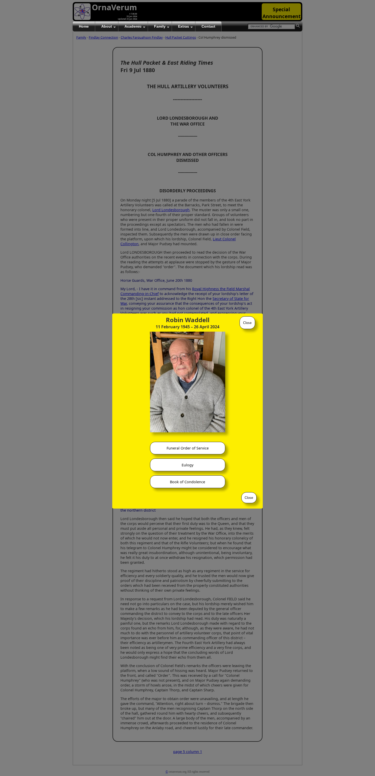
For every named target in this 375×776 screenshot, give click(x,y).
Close (247, 323)
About (106, 26)
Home (84, 26)
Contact (208, 26)
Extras (183, 26)
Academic (133, 26)
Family (160, 26)
